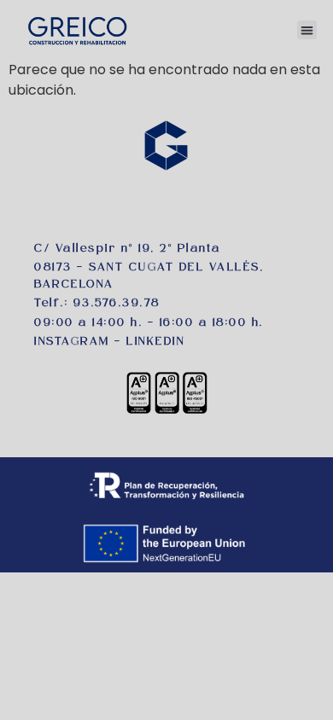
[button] (307, 30)
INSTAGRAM (72, 342)
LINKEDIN (155, 342)
